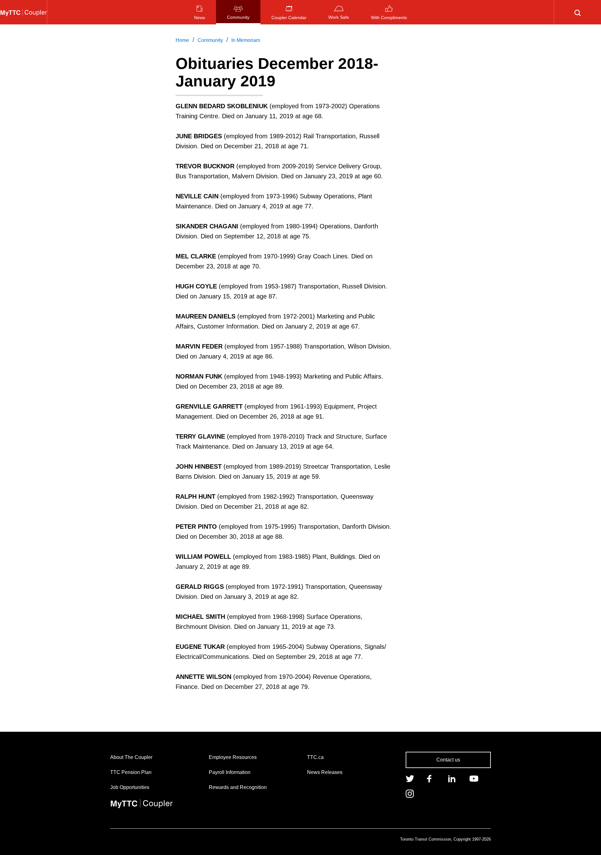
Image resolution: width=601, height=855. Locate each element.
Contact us (448, 759)
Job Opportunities (129, 787)
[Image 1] (23, 12)
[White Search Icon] (577, 12)
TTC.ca (315, 757)
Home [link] (182, 40)
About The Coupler (131, 757)
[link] (410, 778)
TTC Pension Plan (131, 772)
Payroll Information (229, 772)
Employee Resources (233, 757)
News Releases (324, 772)
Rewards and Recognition (238, 787)
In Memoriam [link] (245, 40)
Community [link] (210, 40)
